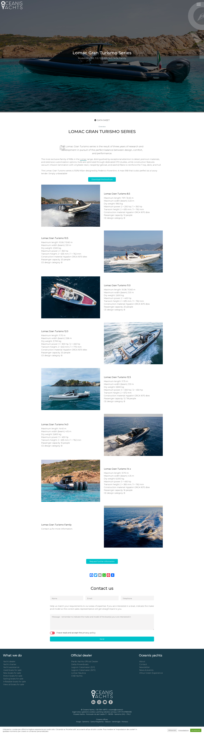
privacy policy (89, 633)
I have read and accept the (76, 633)
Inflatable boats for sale (14, 681)
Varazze (108, 722)
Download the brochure (102, 179)
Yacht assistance (11, 667)
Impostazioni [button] (183, 730)
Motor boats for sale (12, 676)
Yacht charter (9, 664)
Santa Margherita (97, 722)
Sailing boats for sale (13, 679)
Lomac (83, 159)
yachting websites (103, 712)
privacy (114, 712)
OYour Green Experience (151, 673)
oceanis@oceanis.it (116, 710)
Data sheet (103, 120)
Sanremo (85, 722)
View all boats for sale (13, 684)
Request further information (102, 561)
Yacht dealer (9, 661)
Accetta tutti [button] (195, 730)
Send (102, 639)
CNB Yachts (76, 676)
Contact (143, 664)
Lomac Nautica (78, 673)
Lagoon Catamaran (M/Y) (83, 670)
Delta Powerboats (80, 664)
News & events (146, 670)
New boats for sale (12, 673)
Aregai (78, 722)
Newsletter (144, 667)
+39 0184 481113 (101, 710)
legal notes (76, 712)
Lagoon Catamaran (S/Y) (83, 667)
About (142, 661)
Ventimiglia (116, 722)
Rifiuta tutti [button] (172, 730)
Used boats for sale (12, 670)
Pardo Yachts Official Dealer (84, 661)
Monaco (125, 722)
